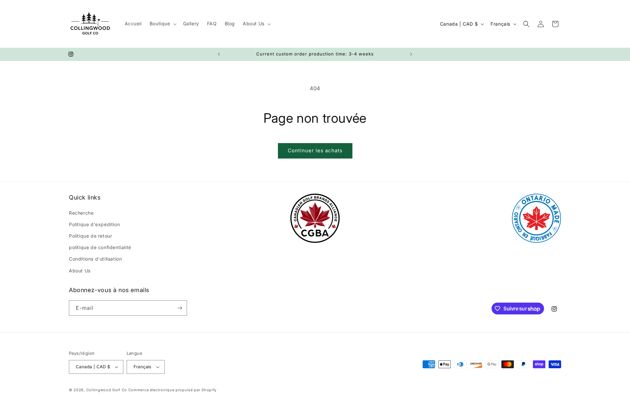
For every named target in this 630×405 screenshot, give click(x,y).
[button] (162, 24)
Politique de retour (90, 236)
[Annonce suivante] (411, 54)
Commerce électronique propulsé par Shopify (172, 390)
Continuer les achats (315, 150)
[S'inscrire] (179, 308)
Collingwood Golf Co (106, 390)
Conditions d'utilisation (95, 259)
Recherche (81, 213)
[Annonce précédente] (219, 54)
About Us (80, 270)
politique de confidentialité (100, 247)
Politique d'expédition (94, 224)
